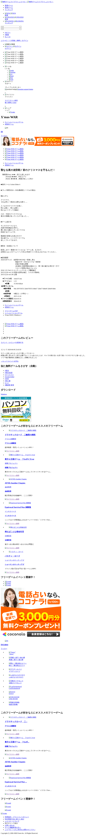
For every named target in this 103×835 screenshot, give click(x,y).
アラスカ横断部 (10, 439)
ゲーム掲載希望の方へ (13, 827)
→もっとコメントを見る (10, 361)
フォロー (4, 136)
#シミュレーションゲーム (14, 122)
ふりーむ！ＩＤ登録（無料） (11, 40)
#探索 (7, 35)
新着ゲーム (9, 5)
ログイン (25, 40)
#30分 (7, 379)
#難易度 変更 (9, 385)
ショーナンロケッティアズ (14, 560)
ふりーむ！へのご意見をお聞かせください (20, 829)
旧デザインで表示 (11, 823)
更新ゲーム (9, 7)
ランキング (9, 10)
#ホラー (7, 32)
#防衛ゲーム (9, 124)
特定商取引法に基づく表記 (14, 819)
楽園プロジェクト (11, 463)
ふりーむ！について (12, 821)
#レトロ (7, 37)
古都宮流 (8, 536)
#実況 (7, 370)
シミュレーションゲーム (14, 313)
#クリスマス (9, 375)
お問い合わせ (9, 825)
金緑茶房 (8, 487)
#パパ (7, 383)
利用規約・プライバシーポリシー (17, 817)
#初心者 (7, 381)
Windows (4, 394)
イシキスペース (10, 511)
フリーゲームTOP (11, 311)
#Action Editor (9, 377)
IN (2, 132)
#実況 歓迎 (8, 373)
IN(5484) (4, 645)
